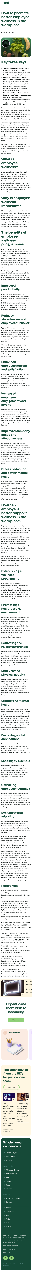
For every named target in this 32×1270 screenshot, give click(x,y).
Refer (8, 1215)
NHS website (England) (10, 1246)
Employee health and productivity (12, 294)
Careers (9, 1202)
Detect (8, 1181)
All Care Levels (11, 1174)
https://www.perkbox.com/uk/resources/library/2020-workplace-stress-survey (15, 950)
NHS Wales (6, 1253)
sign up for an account (11, 871)
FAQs (8, 1219)
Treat (8, 1185)
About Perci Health (13, 1198)
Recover (9, 1189)
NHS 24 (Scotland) (9, 1249)
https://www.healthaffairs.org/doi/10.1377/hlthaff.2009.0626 (16, 927)
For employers (11, 1153)
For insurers (10, 1156)
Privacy (8, 1227)
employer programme (23, 880)
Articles (8, 1208)
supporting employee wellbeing (11, 544)
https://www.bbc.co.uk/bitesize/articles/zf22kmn (15, 895)
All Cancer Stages (12, 1170)
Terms (8, 1223)
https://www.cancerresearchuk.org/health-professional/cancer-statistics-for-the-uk (14, 974)
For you (9, 1160)
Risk (7, 1177)
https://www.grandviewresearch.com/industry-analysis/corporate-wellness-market (16, 916)
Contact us (10, 1211)
